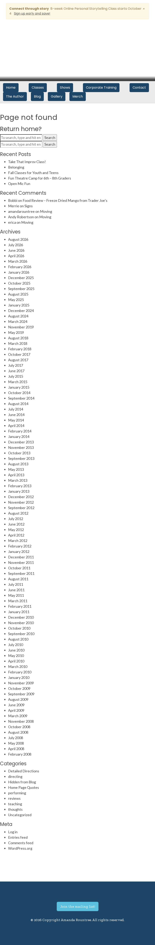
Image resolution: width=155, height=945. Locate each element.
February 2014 (19, 431)
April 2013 (16, 475)
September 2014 (21, 398)
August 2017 (18, 360)
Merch (77, 96)
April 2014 (16, 425)
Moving (46, 211)
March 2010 (17, 666)
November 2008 (21, 721)
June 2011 (16, 590)
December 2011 (21, 557)
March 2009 (17, 716)
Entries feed (18, 837)
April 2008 (16, 748)
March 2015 (17, 382)
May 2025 (16, 299)
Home (11, 87)
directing (15, 776)
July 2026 (15, 245)
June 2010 (16, 650)
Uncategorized (19, 815)
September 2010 (21, 633)
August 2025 (18, 294)
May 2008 (16, 743)
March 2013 (17, 480)
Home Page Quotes (23, 787)
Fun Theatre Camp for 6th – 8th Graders (39, 178)
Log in (13, 832)
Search (49, 137)
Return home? (21, 129)
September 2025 (21, 288)
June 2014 (16, 414)
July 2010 (15, 644)
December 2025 (21, 277)
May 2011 (16, 595)
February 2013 (19, 486)
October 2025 (19, 283)
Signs (28, 206)
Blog (37, 96)
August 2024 (18, 316)
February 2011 (19, 606)
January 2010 (18, 677)
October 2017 (19, 354)
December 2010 (21, 617)
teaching (15, 804)
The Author (15, 96)
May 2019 (16, 332)
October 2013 (19, 453)
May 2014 (16, 420)
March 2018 (17, 343)
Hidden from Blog (22, 782)
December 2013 (21, 442)
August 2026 (18, 239)
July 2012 (15, 518)
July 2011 (15, 584)
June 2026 (16, 250)
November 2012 (21, 502)
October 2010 (19, 628)
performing (17, 793)
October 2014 (19, 392)
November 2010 (21, 622)
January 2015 (18, 387)
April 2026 (16, 256)
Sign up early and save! (32, 13)
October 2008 (19, 727)
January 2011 (18, 612)
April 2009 (16, 710)
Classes (38, 87)
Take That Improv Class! (27, 161)
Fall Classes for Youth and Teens (33, 172)
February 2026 (19, 266)
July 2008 (15, 737)
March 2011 (17, 601)
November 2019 (21, 327)
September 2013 (21, 458)
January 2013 (18, 491)
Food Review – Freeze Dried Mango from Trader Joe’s (65, 200)
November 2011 (21, 562)
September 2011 (21, 573)
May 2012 (16, 529)
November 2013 (21, 447)
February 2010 (19, 672)
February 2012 (19, 546)
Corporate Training (101, 87)
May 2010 (16, 655)
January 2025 (18, 305)
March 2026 (17, 261)
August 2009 (18, 699)
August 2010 (18, 639)
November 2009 (21, 683)
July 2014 (15, 409)
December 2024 (21, 310)
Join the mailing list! (77, 906)
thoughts (15, 809)
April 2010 (16, 661)
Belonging (16, 167)
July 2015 (15, 376)
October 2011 (19, 568)
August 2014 (18, 403)
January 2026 (18, 272)
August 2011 (18, 579)
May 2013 (16, 469)
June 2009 (16, 705)
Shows (65, 87)
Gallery (56, 96)
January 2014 (18, 436)
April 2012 (16, 535)
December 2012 (21, 497)
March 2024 (17, 321)
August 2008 (18, 732)
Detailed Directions (23, 771)
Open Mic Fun (19, 183)
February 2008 (19, 754)
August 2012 (18, 513)
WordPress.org (20, 848)
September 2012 (21, 507)
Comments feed (20, 843)
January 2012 (18, 551)
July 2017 (15, 365)
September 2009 (21, 694)
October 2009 (19, 688)
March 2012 (17, 540)
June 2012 (16, 524)
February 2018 (19, 349)
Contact (139, 87)
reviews (14, 798)
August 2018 (18, 338)
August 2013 (18, 464)
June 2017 (16, 371)
